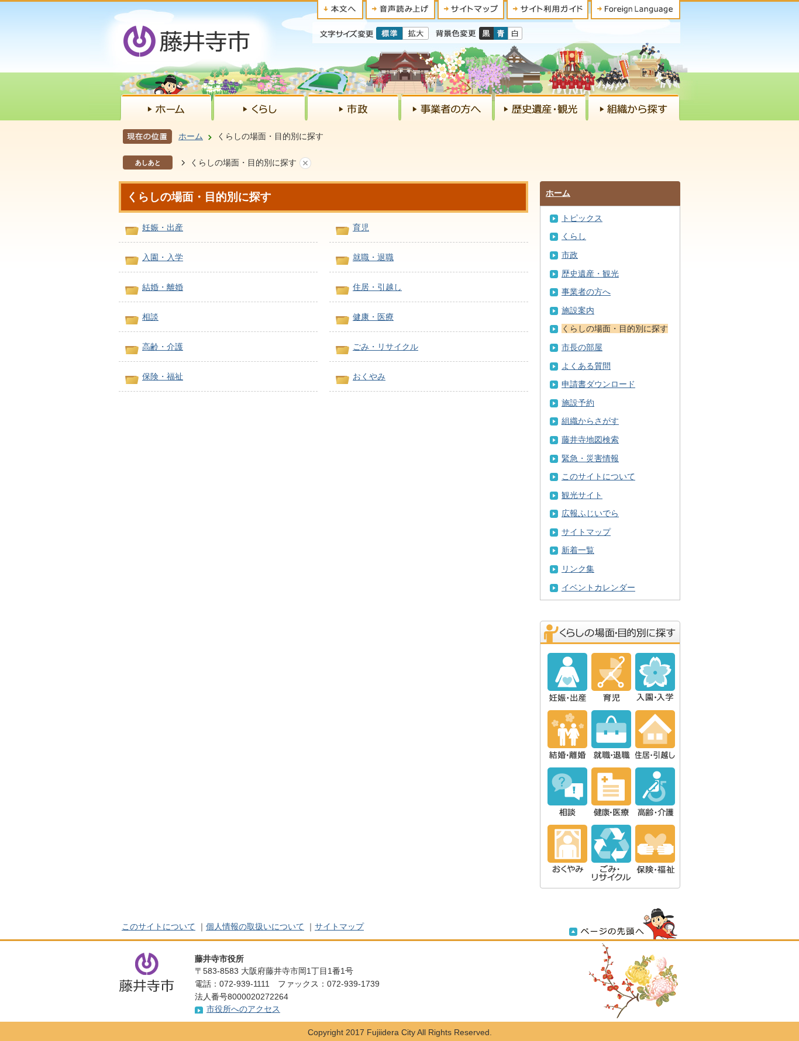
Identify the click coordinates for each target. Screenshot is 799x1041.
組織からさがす (590, 421)
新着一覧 (578, 550)
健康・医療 (373, 316)
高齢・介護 (162, 346)
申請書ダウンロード (598, 384)
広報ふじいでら (590, 513)
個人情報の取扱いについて (255, 926)
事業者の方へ (586, 291)
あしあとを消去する (305, 163)
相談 (150, 316)
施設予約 (578, 402)
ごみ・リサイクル (385, 346)
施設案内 (578, 310)
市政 (570, 255)
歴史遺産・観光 (590, 273)
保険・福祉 (162, 376)
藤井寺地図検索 (590, 439)
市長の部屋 (582, 347)
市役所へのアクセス (243, 1009)
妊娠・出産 (162, 227)
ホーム (190, 136)
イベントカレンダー (598, 587)
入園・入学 (162, 257)
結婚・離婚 (162, 287)
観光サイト (582, 495)
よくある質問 (586, 366)
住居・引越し (377, 287)
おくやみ (369, 376)
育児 (361, 227)
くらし (574, 236)
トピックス (582, 218)
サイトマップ (586, 532)
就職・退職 (373, 257)
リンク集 (578, 568)
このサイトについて (598, 476)
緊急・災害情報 (590, 458)
